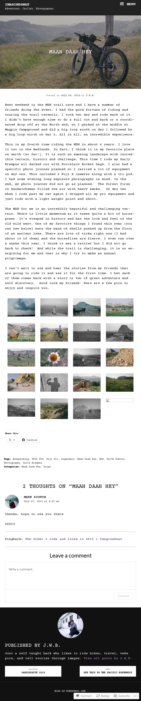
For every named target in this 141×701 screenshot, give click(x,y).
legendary (67, 459)
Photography (12, 463)
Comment (123, 596)
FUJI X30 (38, 459)
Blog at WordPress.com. (70, 691)
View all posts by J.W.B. (108, 658)
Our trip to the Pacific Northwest (108, 671)
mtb (101, 459)
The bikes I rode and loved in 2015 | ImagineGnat (73, 539)
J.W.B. (90, 95)
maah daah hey (86, 459)
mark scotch (35, 497)
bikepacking (21, 459)
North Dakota (115, 459)
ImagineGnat (17, 5)
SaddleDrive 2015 (33, 671)
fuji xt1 (52, 459)
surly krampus (32, 463)
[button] (21, 308)
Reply (10, 524)
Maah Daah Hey (31, 466)
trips (47, 466)
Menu (129, 4)
